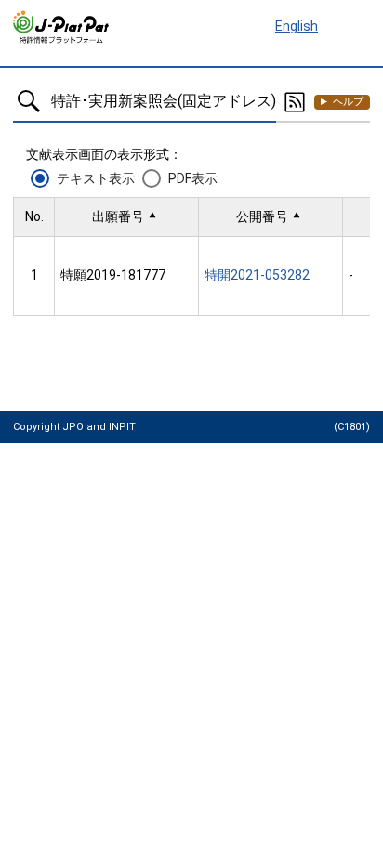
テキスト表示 (96, 178)
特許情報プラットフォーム (62, 27)
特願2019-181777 (112, 275)
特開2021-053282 (257, 275)
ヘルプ (348, 102)
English (296, 26)
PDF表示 (193, 178)
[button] (126, 217)
